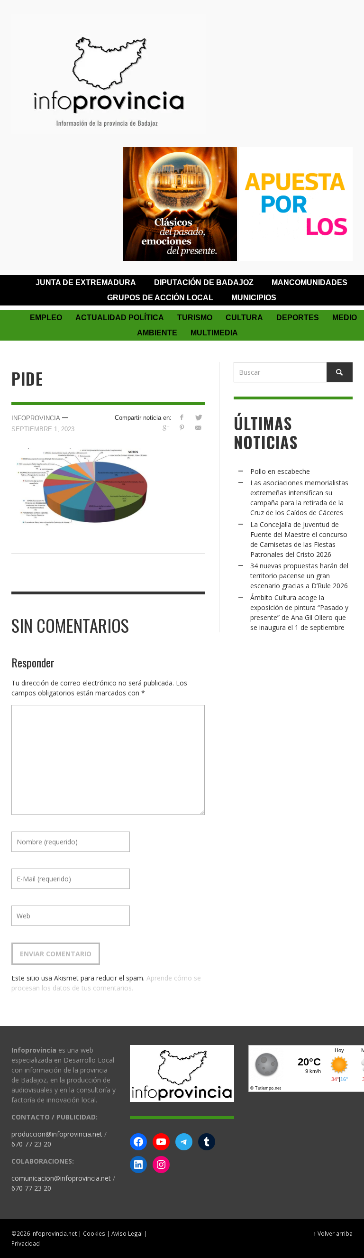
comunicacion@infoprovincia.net (61, 1178)
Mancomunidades (309, 282)
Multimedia (214, 333)
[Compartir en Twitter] (198, 417)
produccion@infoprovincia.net (56, 1133)
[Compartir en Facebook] (181, 417)
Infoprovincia (35, 418)
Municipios (253, 298)
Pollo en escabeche (280, 471)
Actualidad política (119, 318)
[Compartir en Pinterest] (181, 428)
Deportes (297, 318)
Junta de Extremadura (86, 282)
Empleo (46, 318)
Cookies (94, 1233)
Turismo (194, 318)
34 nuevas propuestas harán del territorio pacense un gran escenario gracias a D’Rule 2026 (299, 575)
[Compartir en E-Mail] (198, 428)
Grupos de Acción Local (160, 298)
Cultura (244, 318)
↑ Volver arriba (333, 1233)
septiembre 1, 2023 (42, 429)
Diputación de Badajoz (204, 282)
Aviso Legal (127, 1233)
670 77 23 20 (31, 1143)
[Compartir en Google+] (165, 428)
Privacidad (25, 1243)
